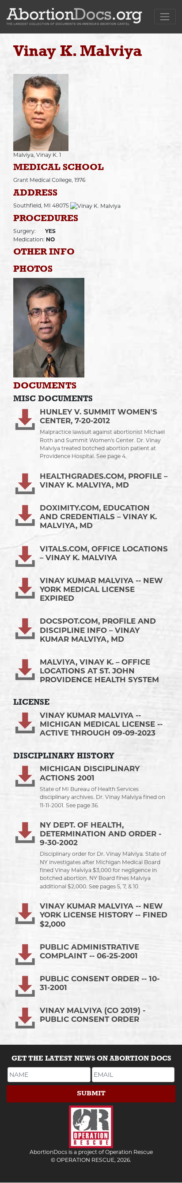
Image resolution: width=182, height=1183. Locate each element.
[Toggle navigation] (165, 16)
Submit (91, 1093)
